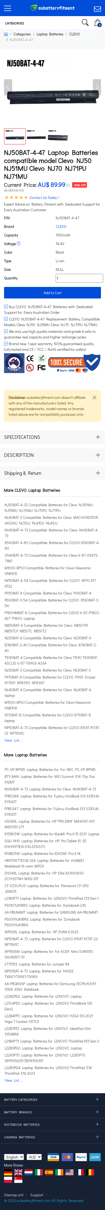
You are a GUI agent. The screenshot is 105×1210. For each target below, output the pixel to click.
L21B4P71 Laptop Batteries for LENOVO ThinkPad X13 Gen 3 (52, 1041)
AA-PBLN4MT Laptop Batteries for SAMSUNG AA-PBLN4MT (51, 912)
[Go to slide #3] (58, 136)
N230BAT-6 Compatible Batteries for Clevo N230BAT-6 (48, 637)
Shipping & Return (22, 473)
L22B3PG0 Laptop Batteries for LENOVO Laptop (43, 1048)
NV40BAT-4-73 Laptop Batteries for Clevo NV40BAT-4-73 (50, 789)
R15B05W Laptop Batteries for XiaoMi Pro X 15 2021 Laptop (52, 833)
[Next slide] (97, 87)
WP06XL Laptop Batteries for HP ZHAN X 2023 (41, 931)
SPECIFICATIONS (22, 437)
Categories (14, 23)
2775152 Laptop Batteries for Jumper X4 (37, 964)
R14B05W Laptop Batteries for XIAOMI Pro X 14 (42, 853)
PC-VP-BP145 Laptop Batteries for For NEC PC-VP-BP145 (50, 769)
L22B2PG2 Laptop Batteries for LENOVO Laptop (43, 996)
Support (36, 1194)
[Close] (94, 397)
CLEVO (74, 34)
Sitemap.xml (13, 1194)
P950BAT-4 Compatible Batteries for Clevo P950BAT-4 (48, 593)
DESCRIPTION (19, 455)
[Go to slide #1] (15, 136)
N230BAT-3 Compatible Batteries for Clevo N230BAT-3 (48, 670)
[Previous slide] (8, 87)
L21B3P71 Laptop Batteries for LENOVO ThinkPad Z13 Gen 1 (52, 898)
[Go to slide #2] (36, 136)
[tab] (52, 437)
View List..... (14, 740)
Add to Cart (53, 292)
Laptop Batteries (50, 34)
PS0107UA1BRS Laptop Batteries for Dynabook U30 (45, 905)
